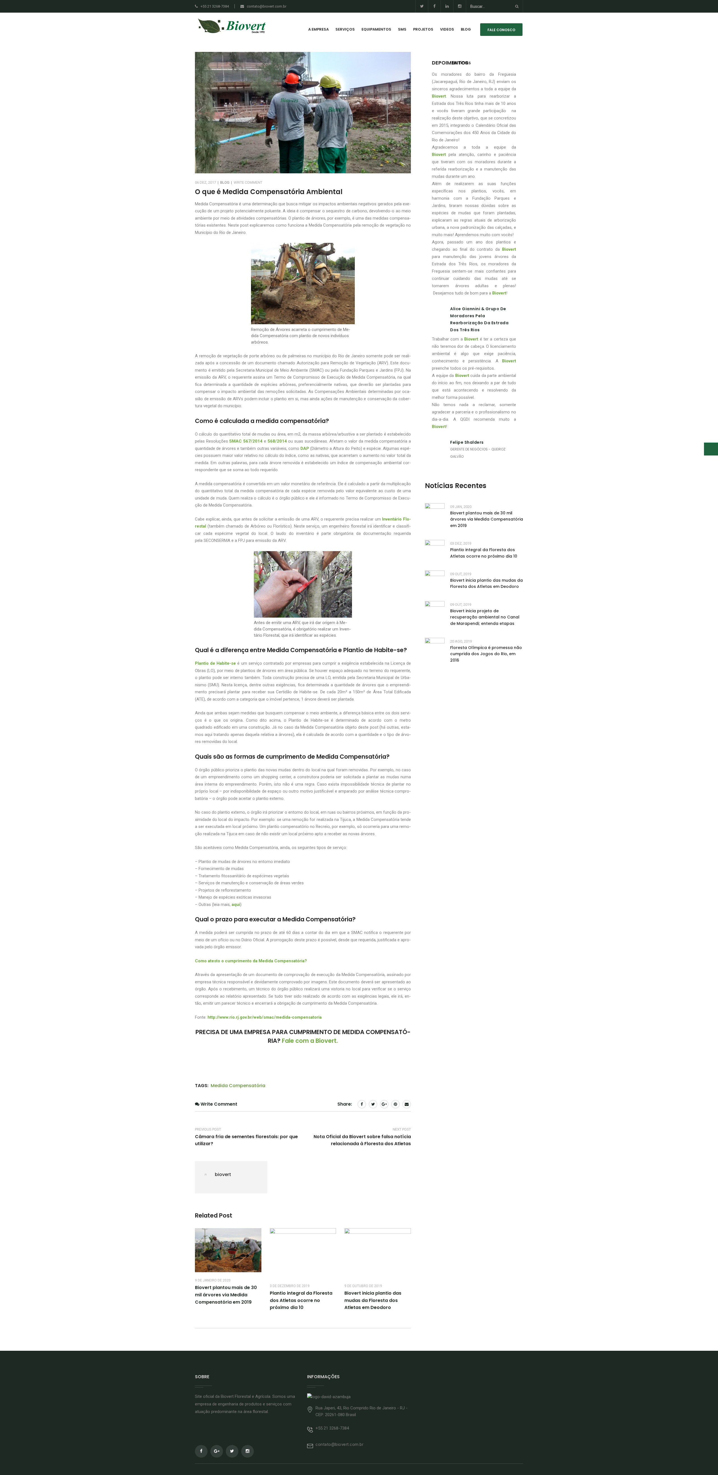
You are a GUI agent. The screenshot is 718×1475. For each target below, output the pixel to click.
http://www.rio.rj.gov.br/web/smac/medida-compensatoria (265, 1017)
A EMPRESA (318, 29)
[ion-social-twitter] (232, 1451)
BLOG (466, 29)
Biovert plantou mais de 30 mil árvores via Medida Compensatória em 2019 (226, 1294)
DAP (304, 448)
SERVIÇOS (345, 29)
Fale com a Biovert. (310, 1041)
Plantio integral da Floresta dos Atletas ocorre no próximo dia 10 (301, 1300)
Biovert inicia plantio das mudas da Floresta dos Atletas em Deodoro (372, 1300)
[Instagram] (459, 6)
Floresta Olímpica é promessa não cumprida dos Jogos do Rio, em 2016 (486, 654)
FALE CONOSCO (501, 29)
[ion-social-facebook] (201, 1451)
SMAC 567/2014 (246, 441)
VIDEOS (447, 29)
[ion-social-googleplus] (216, 1451)
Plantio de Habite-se (215, 663)
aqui (236, 904)
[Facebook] (434, 6)
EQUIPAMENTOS (376, 29)
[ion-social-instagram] (247, 1451)
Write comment (248, 182)
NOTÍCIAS (461, 63)
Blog (224, 182)
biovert (223, 1174)
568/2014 (277, 441)
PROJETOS (423, 29)
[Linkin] (447, 6)
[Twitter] (421, 6)
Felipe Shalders (467, 442)
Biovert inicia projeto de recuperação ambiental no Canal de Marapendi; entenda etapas (484, 617)
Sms (402, 29)
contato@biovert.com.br (266, 6)
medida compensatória (238, 1085)
